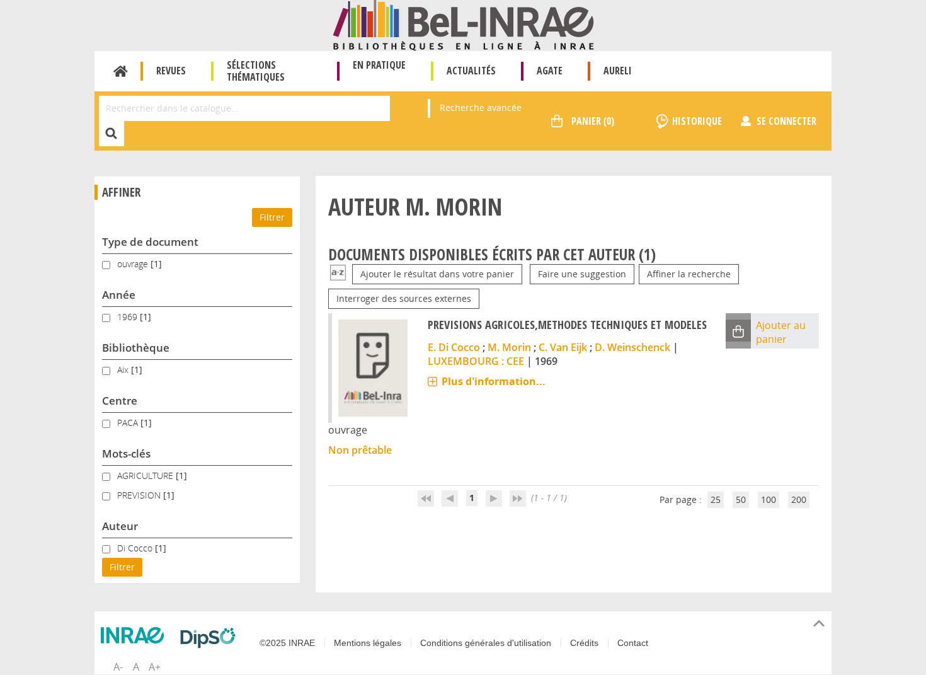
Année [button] (118, 294)
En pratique (379, 65)
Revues (171, 71)
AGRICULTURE (146, 476)
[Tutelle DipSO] (211, 638)
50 (741, 499)
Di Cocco (136, 548)
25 (716, 499)
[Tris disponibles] (338, 274)
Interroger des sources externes (403, 298)
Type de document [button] (150, 241)
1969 (128, 317)
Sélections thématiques (256, 71)
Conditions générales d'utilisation (485, 643)
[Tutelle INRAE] (135, 635)
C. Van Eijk (563, 347)
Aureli (617, 71)
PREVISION (140, 495)
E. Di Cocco (454, 347)
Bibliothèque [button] (135, 347)
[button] (738, 331)
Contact (632, 643)
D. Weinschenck (632, 347)
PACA (128, 423)
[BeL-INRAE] (463, 24)
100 (768, 499)
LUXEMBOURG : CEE (476, 361)
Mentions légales (367, 643)
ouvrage (134, 264)
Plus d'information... (494, 381)
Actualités (471, 71)
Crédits (584, 643)
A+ (155, 667)
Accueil (120, 71)
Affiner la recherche (689, 274)
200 (798, 499)
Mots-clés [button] (126, 453)
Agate (550, 71)
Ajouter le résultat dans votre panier (437, 274)
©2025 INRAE (287, 643)
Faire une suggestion (582, 274)
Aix (124, 370)
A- (118, 667)
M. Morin (509, 347)
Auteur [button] (120, 526)
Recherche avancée (481, 107)
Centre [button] (119, 400)
